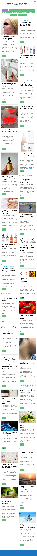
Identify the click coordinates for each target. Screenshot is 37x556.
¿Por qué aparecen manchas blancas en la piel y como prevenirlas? (27, 363)
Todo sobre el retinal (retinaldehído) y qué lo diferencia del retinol (26, 24)
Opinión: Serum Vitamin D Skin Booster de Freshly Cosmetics (9, 178)
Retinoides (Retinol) (31, 12)
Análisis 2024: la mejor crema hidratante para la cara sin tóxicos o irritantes (9, 270)
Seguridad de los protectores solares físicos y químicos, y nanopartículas (27, 525)
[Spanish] (35, 1)
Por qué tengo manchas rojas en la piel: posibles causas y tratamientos (8, 38)
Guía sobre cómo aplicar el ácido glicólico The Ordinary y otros (27, 57)
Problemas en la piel (15, 12)
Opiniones (4, 12)
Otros (9, 12)
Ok (18, 553)
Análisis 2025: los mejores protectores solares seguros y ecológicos (27, 488)
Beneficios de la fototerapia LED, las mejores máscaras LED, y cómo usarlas (9, 131)
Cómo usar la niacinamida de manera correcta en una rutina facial (9, 84)
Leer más (3, 55)
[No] (35, 552)
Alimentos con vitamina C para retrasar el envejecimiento (27, 317)
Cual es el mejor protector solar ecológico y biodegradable (9, 501)
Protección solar (23, 12)
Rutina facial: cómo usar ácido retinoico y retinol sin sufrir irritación (27, 108)
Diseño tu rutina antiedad (8, 0)
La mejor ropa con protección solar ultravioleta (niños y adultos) (9, 466)
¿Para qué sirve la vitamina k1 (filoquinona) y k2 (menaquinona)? (9, 333)
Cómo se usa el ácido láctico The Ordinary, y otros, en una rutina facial (27, 155)
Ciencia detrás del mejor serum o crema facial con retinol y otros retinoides (27, 84)
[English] (34, 1)
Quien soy (2, 0)
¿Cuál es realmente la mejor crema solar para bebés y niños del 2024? (26, 216)
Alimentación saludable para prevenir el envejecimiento (26, 425)
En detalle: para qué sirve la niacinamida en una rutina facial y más (9, 212)
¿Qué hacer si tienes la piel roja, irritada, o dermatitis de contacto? (9, 298)
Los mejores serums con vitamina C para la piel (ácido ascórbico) (26, 181)
